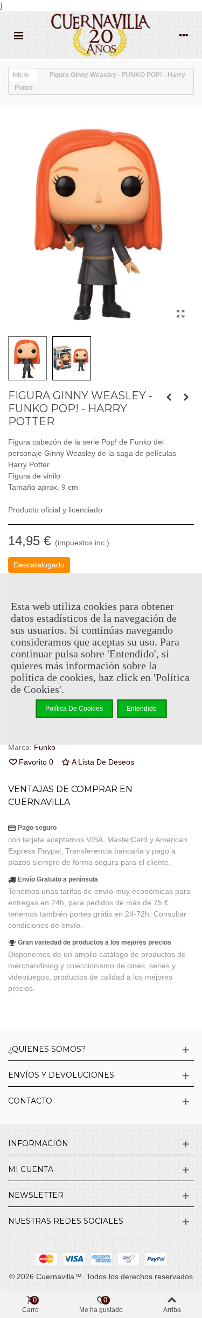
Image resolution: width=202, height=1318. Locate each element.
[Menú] (18, 35)
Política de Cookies (74, 708)
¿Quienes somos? (47, 1049)
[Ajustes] (183, 35)
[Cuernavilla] (101, 35)
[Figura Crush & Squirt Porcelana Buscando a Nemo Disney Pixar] (169, 397)
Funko (44, 747)
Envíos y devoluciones (61, 1075)
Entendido (142, 708)
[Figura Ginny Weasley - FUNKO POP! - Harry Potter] (180, 314)
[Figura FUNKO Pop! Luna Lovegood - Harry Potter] (186, 397)
